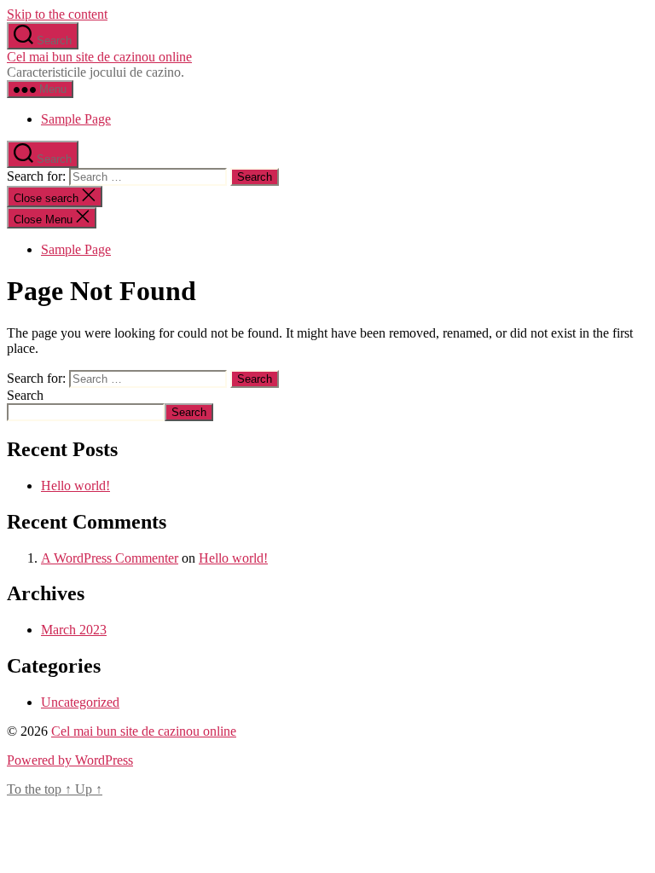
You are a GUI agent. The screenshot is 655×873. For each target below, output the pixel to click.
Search (25, 395)
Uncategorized (80, 702)
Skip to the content (57, 14)
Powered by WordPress (70, 760)
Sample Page (76, 119)
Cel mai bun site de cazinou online (99, 56)
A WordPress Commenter (109, 558)
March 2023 (74, 629)
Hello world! (75, 485)
